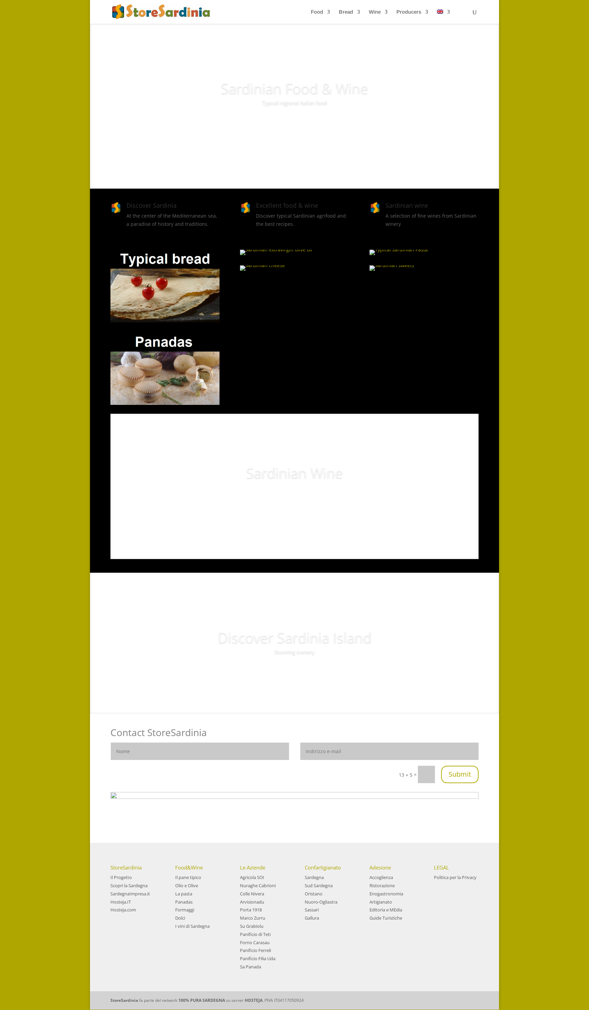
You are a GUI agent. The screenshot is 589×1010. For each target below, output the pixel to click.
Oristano (313, 894)
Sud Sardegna (319, 885)
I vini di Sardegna (192, 926)
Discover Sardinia (151, 205)
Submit (460, 774)
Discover (294, 498)
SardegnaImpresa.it (130, 894)
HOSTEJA (253, 1000)
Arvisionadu (252, 902)
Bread (346, 12)
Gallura (312, 918)
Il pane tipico (188, 877)
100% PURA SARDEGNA (201, 1000)
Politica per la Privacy (455, 877)
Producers (408, 12)
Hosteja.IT (120, 902)
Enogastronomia (386, 894)
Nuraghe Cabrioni (258, 885)
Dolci (180, 918)
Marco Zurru (252, 918)
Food (317, 12)
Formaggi (184, 910)
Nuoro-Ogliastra (321, 902)
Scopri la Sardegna (129, 885)
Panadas (184, 902)
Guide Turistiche (385, 918)
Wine (375, 12)
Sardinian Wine (294, 472)
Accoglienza (381, 877)
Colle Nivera (252, 894)
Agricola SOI (252, 877)
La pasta (183, 894)
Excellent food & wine (287, 205)
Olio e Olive (186, 885)
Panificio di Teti (255, 934)
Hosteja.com (123, 910)
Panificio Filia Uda (257, 958)
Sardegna (314, 877)
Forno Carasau (255, 942)
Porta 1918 (251, 910)
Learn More (294, 122)
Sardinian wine (407, 205)
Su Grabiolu (251, 926)
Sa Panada (250, 967)
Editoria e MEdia (385, 910)
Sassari (312, 910)
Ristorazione (382, 885)
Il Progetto (121, 877)
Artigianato (380, 902)
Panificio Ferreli (255, 950)
